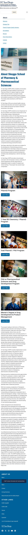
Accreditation (6, 30)
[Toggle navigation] (27, 12)
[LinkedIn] (15, 531)
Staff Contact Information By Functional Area (14, 481)
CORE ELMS (4, 506)
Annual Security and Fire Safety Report (10, 495)
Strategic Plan (6, 24)
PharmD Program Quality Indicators (11, 27)
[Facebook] (3, 531)
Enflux (3, 514)
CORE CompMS (5, 503)
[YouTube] (12, 531)
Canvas (3, 510)
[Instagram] (9, 531)
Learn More (5, 195)
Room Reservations (7, 36)
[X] (6, 531)
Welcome (5, 21)
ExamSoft (4, 517)
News (3, 484)
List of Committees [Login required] (10, 521)
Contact (4, 43)
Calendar (5, 40)
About (3, 477)
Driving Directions (6, 492)
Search (14, 12)
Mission (5, 33)
